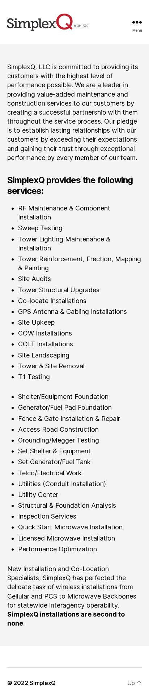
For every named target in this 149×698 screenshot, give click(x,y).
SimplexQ (42, 682)
